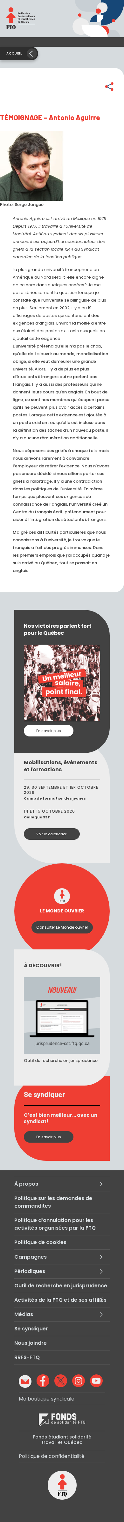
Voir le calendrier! (51, 834)
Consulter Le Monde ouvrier (62, 927)
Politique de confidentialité (52, 1456)
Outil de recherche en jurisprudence (60, 1285)
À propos (26, 1184)
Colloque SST (37, 817)
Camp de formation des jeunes (55, 798)
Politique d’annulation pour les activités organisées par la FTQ (55, 1224)
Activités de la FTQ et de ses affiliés (60, 1300)
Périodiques (29, 1271)
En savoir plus (48, 730)
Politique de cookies (40, 1242)
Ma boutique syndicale (46, 1398)
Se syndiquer (31, 1328)
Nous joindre (30, 1343)
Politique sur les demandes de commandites (53, 1202)
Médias (23, 1314)
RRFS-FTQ (27, 1357)
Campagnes (30, 1257)
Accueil (14, 53)
